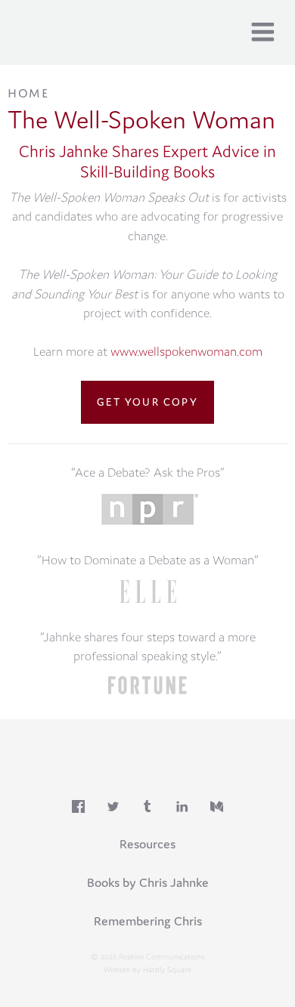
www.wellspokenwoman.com (186, 351)
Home (28, 91)
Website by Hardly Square (147, 969)
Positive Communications (110, 30)
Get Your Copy (147, 402)
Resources (147, 844)
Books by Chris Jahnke (148, 882)
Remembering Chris (148, 921)
